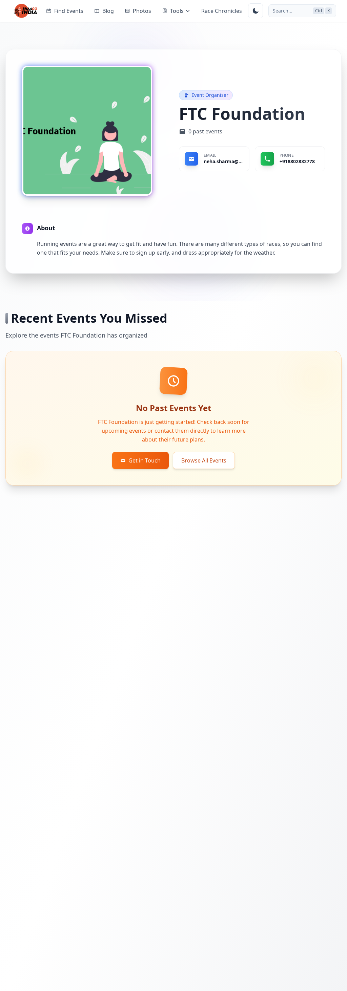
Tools (177, 11)
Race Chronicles (221, 11)
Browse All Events (203, 460)
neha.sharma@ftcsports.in (224, 161)
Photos (142, 11)
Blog (108, 11)
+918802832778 (297, 161)
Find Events (68, 11)
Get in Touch (144, 460)
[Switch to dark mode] (255, 10)
